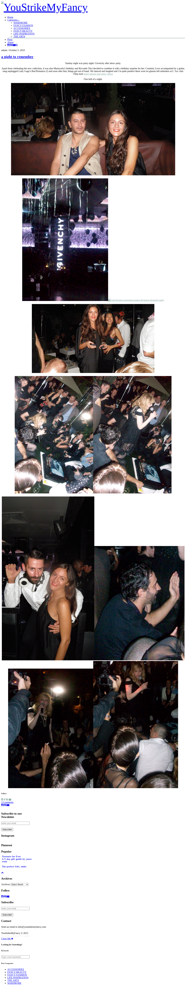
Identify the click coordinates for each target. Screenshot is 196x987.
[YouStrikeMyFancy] (44, 7)
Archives (5, 884)
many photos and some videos (98, 74)
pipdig (27, 936)
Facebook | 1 (9, 929)
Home (10, 17)
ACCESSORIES (21, 28)
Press (9, 39)
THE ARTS (19, 36)
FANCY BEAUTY (23, 31)
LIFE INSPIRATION (24, 33)
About (10, 42)
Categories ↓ (13, 20)
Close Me (6, 938)
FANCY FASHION (23, 25)
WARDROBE (20, 22)
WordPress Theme (10, 936)
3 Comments (7, 802)
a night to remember (17, 57)
